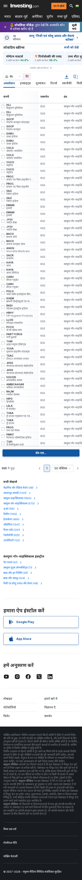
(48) (18, 487)
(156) (9, 508)
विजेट (6, 716)
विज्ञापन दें (50, 707)
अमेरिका (37, 16)
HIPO (10, 400)
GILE (12, 192)
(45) (15, 572)
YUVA (18, 350)
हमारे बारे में (50, 698)
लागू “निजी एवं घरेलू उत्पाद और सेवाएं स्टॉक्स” (51, 38)
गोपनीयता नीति (10, 842)
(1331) (14, 492)
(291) (11, 529)
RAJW (13, 393)
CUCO (10, 164)
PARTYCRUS (14, 336)
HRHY (19, 314)
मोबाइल (7, 698)
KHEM (19, 300)
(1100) (10, 514)
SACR (9, 257)
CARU (12, 278)
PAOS (13, 429)
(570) (19, 503)
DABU (12, 135)
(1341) (11, 524)
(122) (11, 540)
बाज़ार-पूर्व (21, 16)
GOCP (17, 121)
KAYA (9, 264)
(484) (11, 519)
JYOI (11, 221)
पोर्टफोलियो (9, 707)
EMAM (10, 207)
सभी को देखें (71, 47)
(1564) (17, 498)
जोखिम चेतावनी (10, 856)
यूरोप (50, 16)
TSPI (15, 443)
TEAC (17, 357)
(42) (10, 562)
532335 (14, 379)
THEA (19, 415)
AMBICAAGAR (15, 386)
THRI (16, 343)
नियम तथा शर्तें (9, 829)
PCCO (14, 329)
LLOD (14, 321)
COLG (14, 149)
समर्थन (48, 716)
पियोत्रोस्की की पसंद (50, 56)
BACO (11, 235)
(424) (14, 578)
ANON (18, 250)
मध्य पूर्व (62, 16)
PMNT (18, 436)
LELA (11, 407)
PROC (19, 178)
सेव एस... (41, 453)
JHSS (19, 364)
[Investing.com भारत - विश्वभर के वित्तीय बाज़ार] (25, 5)
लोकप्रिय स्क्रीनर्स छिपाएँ (39, 68)
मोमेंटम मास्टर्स (14, 56)
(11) (17, 567)
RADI (17, 307)
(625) (11, 535)
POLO (19, 293)
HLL (14, 106)
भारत (7, 16)
